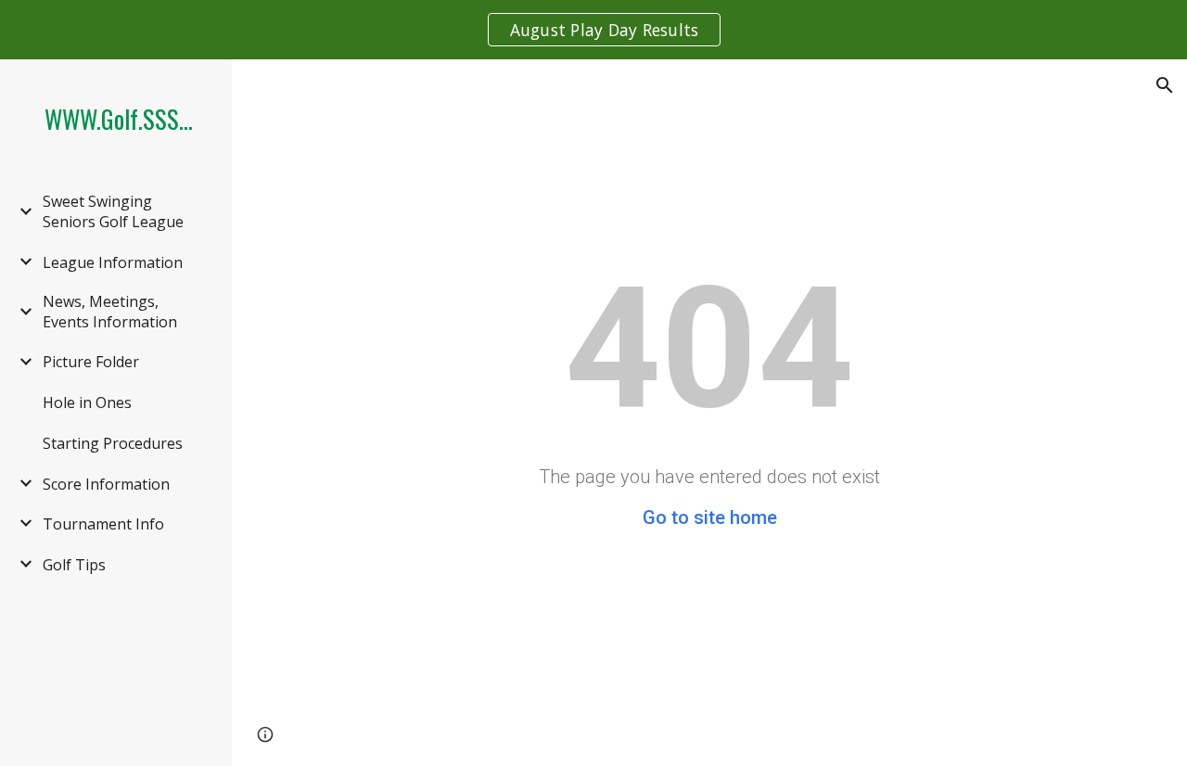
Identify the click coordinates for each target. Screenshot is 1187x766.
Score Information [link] (106, 484)
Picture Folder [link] (91, 361)
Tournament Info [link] (103, 524)
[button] (1164, 85)
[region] (593, 29)
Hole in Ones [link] (87, 402)
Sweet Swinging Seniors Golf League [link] (113, 211)
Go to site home (710, 517)
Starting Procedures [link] (113, 443)
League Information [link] (113, 262)
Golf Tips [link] (74, 565)
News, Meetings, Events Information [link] (110, 311)
